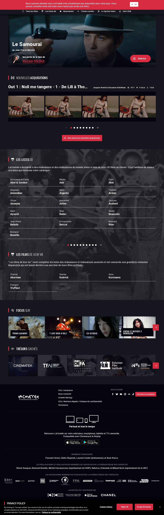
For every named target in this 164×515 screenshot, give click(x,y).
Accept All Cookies (144, 507)
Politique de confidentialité (51, 512)
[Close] (160, 507)
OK (136, 4)
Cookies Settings (106, 507)
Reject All (124, 507)
